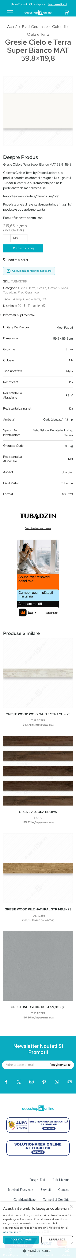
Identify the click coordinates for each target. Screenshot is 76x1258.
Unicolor (67, 472)
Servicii (46, 1189)
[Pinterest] (29, 306)
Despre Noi (37, 1179)
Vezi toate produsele (38, 528)
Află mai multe (12, 1232)
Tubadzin (67, 483)
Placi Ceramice (35, 26)
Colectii (59, 26)
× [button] (71, 1206)
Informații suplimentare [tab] (19, 315)
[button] (38, 1250)
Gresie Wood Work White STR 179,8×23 (38, 714)
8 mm (69, 349)
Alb (70, 360)
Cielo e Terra (38, 34)
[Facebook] (24, 306)
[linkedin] (39, 306)
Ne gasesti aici (57, 4)
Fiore (38, 818)
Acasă (12, 26)
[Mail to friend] (34, 306)
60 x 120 (67, 494)
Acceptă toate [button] (21, 1239)
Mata (69, 371)
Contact (63, 1189)
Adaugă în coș (25, 248)
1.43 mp (16, 299)
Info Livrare (61, 1179)
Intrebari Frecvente (20, 1189)
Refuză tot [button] (57, 1239)
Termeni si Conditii (56, 1199)
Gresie (41, 288)
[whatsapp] (43, 306)
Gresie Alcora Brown (38, 812)
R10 (70, 459)
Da (71, 382)
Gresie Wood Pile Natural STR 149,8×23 (38, 909)
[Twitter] (19, 306)
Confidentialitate (24, 1199)
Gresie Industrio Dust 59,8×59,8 (38, 1007)
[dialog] (38, 1230)
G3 (44, 299)
